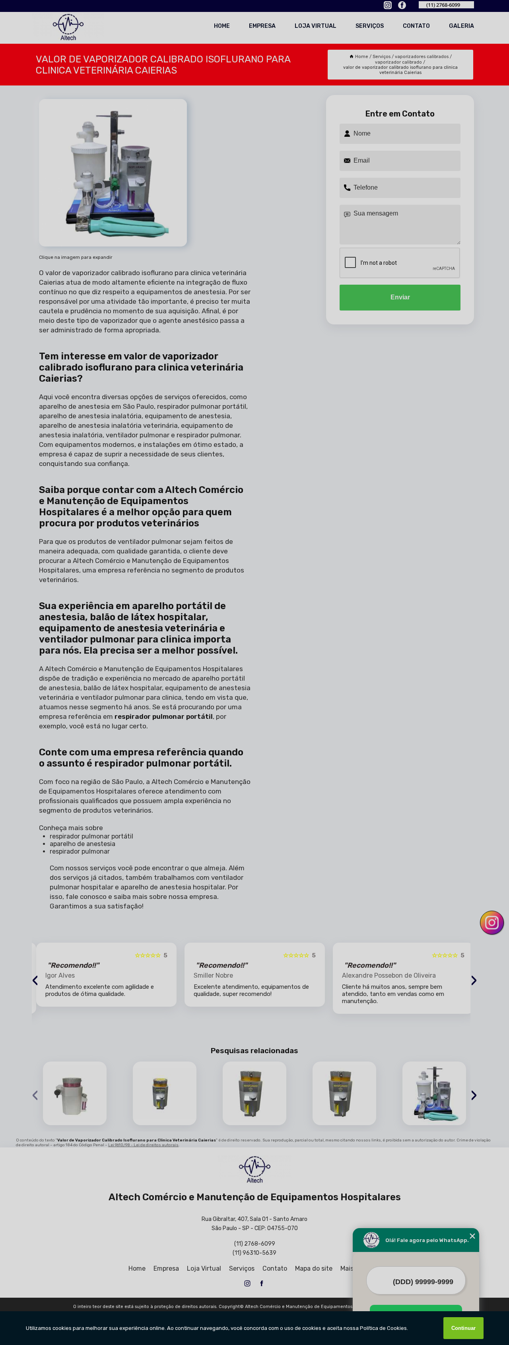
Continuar (463, 1328)
